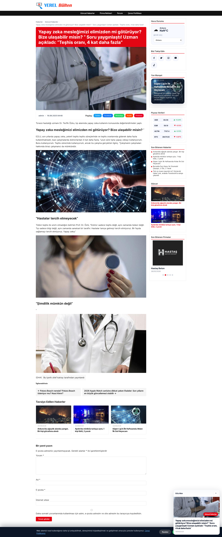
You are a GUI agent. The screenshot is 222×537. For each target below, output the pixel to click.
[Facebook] (154, 58)
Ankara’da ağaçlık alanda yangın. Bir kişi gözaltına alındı (168, 153)
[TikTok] (154, 65)
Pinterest (139, 116)
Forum (120, 13)
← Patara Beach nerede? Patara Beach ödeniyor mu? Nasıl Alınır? (56, 392)
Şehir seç (158, 35)
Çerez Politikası (135, 13)
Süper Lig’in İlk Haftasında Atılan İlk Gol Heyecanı (168, 162)
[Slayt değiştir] (163, 275)
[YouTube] (176, 58)
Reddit (129, 116)
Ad (38, 479)
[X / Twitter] (161, 58)
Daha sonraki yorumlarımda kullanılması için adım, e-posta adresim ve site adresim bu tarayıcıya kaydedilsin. (89, 513)
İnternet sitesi (42, 500)
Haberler (39, 22)
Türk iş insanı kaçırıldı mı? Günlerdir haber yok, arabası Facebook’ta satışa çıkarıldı (168, 173)
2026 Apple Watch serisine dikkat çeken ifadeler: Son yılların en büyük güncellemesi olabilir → (114, 392)
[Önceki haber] (175, 83)
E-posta (40, 490)
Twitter (97, 116)
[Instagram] (168, 58)
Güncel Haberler (87, 13)
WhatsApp (119, 116)
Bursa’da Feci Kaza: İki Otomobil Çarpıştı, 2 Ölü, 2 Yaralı (165, 167)
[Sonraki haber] (180, 83)
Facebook (107, 116)
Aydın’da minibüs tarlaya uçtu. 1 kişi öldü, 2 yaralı (167, 158)
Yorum (40, 455)
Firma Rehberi (106, 13)
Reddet (165, 532)
